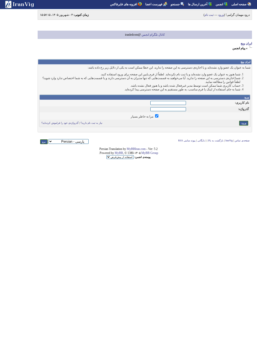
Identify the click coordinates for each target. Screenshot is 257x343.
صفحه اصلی (238, 4)
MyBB (119, 153)
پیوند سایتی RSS (187, 140)
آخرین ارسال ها (197, 4)
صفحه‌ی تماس (242, 140)
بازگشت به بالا (215, 140)
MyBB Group (149, 153)
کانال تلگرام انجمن (153, 34)
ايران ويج (246, 43)
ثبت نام (209, 15)
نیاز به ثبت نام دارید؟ (91, 123)
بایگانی (201, 140)
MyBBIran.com (136, 149)
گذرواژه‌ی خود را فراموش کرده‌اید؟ (60, 123)
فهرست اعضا (153, 4)
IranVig (229, 140)
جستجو (175, 4)
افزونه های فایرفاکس (123, 4)
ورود (221, 15)
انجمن (219, 4)
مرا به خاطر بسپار (142, 116)
